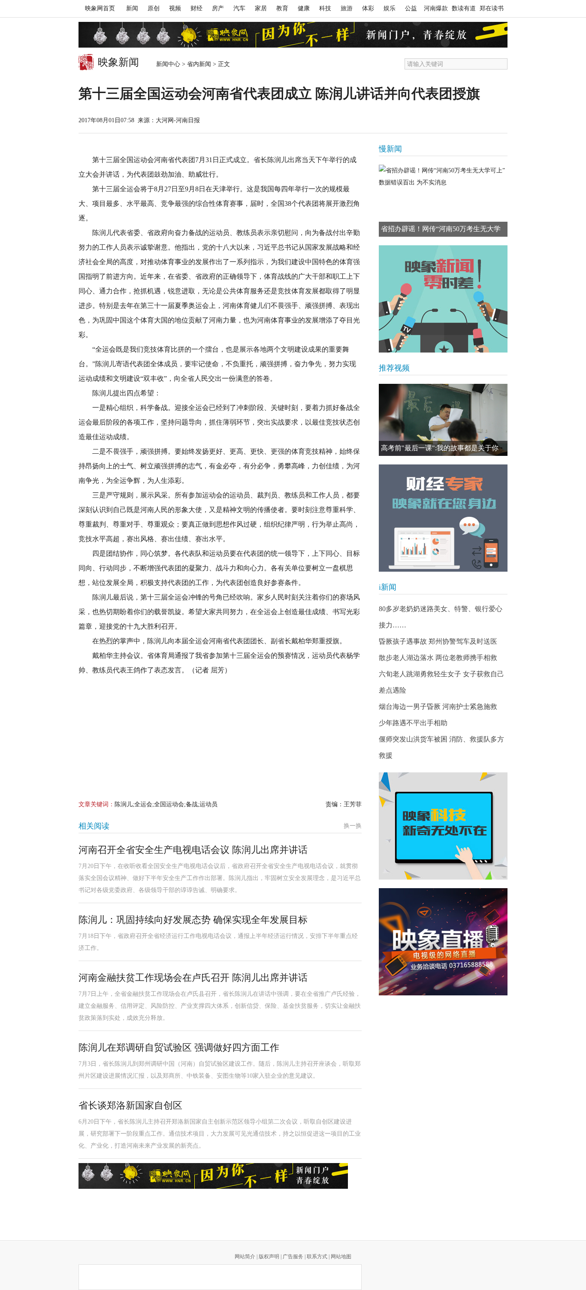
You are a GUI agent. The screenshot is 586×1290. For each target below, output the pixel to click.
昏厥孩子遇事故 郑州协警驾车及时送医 (438, 641)
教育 (282, 8)
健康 (304, 8)
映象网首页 (100, 8)
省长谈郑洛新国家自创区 (130, 1105)
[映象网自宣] (443, 299)
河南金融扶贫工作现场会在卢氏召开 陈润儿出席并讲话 (193, 977)
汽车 (239, 8)
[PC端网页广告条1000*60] (293, 35)
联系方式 (317, 1257)
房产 (218, 8)
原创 (154, 8)
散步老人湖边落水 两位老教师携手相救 (438, 657)
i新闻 (387, 587)
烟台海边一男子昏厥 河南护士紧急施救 (438, 706)
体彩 (368, 8)
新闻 (132, 8)
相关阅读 (94, 826)
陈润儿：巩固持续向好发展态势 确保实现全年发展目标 (193, 919)
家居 (261, 8)
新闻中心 (168, 64)
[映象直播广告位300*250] (443, 941)
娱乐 (390, 8)
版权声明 (269, 1257)
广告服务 (293, 1257)
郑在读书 (492, 8)
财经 (196, 8)
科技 (325, 8)
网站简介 (245, 1257)
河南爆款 (436, 8)
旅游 (347, 8)
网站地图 (341, 1257)
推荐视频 (394, 368)
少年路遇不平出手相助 (413, 722)
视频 (175, 8)
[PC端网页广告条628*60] (213, 1176)
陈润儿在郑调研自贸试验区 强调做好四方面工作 (179, 1047)
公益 (411, 8)
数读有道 (464, 8)
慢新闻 (390, 149)
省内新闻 (199, 64)
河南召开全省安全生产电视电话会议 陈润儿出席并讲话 (193, 849)
